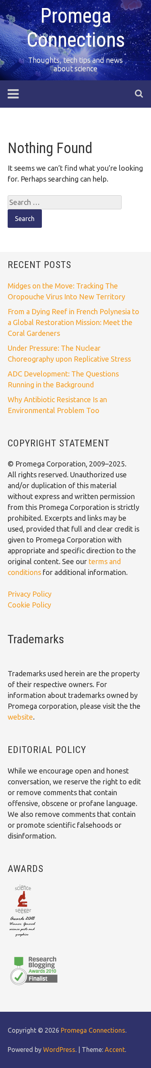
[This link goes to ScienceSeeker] (22, 937)
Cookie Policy (29, 605)
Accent (115, 1049)
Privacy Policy (30, 594)
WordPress (59, 1049)
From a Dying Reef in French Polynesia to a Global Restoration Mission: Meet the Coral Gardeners (73, 322)
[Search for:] (65, 202)
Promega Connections (93, 1030)
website (20, 717)
